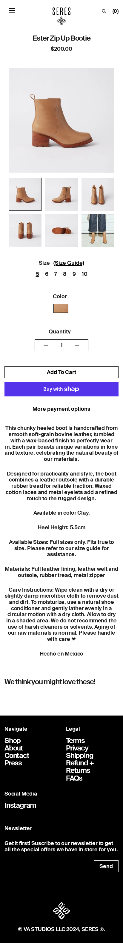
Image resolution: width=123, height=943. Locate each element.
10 (84, 274)
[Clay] (60, 308)
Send (106, 866)
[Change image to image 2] (61, 194)
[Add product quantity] (46, 345)
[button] (12, 10)
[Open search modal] (104, 13)
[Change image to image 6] (98, 230)
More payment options (61, 409)
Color (60, 296)
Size (44, 263)
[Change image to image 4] (25, 230)
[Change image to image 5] (61, 230)
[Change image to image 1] (25, 194)
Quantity (60, 331)
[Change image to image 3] (98, 194)
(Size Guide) (68, 263)
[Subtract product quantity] (77, 345)
